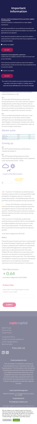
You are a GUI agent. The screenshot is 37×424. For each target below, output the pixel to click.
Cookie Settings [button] (7, 420)
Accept (7, 50)
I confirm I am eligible (8, 44)
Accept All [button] (16, 420)
